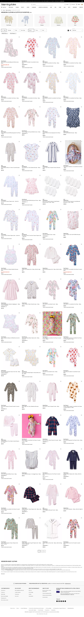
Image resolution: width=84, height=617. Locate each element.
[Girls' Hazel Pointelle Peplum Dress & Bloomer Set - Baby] (31, 357)
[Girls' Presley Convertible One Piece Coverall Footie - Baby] (31, 426)
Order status (17, 594)
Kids (4, 10)
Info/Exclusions (68, 583)
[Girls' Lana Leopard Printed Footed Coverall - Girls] (11, 392)
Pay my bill (16, 596)
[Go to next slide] (80, 1)
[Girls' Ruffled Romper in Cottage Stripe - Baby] (31, 460)
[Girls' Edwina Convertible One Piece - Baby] (73, 48)
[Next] (19, 47)
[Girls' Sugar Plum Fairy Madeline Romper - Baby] (31, 392)
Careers (30, 594)
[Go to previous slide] (2, 1)
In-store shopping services (47, 593)
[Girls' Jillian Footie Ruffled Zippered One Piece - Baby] (11, 117)
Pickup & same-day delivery (47, 595)
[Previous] (2, 47)
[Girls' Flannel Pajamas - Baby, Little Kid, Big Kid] (73, 495)
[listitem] (42, 1)
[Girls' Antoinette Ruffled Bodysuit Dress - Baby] (31, 186)
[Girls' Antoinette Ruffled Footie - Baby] (11, 460)
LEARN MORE (62, 1)
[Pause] (82, 1)
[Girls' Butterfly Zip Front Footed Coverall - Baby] (73, 528)
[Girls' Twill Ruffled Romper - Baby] (73, 117)
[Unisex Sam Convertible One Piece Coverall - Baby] (73, 255)
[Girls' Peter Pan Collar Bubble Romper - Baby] (31, 152)
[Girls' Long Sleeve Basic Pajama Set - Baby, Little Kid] (31, 323)
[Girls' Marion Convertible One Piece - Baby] (73, 290)
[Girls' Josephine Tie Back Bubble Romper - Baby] (11, 255)
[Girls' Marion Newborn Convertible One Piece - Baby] (73, 152)
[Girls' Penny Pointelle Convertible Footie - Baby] (31, 48)
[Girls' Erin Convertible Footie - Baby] (52, 357)
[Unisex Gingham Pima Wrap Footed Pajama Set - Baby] (11, 426)
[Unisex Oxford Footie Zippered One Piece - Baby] (52, 117)
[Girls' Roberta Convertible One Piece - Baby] (31, 83)
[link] (11, 64)
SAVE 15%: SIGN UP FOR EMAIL (20, 583)
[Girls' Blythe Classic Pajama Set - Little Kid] (11, 186)
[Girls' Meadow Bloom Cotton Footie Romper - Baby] (11, 152)
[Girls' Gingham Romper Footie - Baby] (52, 495)
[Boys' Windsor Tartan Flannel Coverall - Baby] (52, 426)
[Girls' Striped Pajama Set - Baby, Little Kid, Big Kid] (52, 255)
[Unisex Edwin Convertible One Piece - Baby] (73, 83)
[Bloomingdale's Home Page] (8, 4)
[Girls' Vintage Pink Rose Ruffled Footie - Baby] (31, 117)
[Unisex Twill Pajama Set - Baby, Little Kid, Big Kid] (31, 255)
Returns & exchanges (4, 596)
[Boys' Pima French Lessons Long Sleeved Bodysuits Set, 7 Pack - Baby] (52, 186)
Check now (72, 594)
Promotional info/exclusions (65, 594)
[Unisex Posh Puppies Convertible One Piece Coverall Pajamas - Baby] (73, 323)
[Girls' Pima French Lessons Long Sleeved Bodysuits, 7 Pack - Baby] (73, 186)
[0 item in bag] (82, 4)
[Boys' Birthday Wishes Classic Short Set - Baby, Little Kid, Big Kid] (11, 357)
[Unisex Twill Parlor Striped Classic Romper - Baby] (52, 152)
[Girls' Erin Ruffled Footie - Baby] (52, 220)
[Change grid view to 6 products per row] (70, 30)
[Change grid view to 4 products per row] (68, 30)
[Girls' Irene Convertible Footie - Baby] (52, 290)
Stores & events (45, 597)
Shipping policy (3, 598)
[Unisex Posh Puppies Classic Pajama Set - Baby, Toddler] (11, 528)
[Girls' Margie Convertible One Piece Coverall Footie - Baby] (52, 323)
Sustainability (31, 596)
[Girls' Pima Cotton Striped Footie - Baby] (52, 392)
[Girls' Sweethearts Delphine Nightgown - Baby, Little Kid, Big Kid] (11, 290)
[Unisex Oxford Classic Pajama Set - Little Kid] (11, 220)
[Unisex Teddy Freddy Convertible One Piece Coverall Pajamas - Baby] (73, 392)
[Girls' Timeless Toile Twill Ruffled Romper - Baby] (73, 220)
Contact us (3, 592)
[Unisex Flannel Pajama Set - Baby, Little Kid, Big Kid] (73, 460)
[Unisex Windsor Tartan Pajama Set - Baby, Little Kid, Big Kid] (31, 495)
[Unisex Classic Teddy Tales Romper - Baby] (31, 290)
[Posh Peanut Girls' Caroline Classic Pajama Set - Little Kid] (31, 220)
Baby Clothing (8, 10)
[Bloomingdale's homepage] (2, 10)
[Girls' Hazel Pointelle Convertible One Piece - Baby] (52, 83)
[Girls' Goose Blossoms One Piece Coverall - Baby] (52, 460)
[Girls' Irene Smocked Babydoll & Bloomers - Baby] (11, 48)
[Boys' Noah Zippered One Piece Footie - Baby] (73, 426)
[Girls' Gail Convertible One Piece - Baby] (52, 48)
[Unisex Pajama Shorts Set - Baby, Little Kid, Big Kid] (52, 528)
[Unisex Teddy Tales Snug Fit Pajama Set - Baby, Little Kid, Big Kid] (31, 528)
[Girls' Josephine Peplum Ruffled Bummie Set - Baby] (11, 323)
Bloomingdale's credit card (19, 590)
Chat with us (3, 590)
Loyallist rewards (18, 592)
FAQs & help (3, 594)
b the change (31, 592)
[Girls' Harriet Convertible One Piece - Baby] (11, 83)
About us (30, 590)
